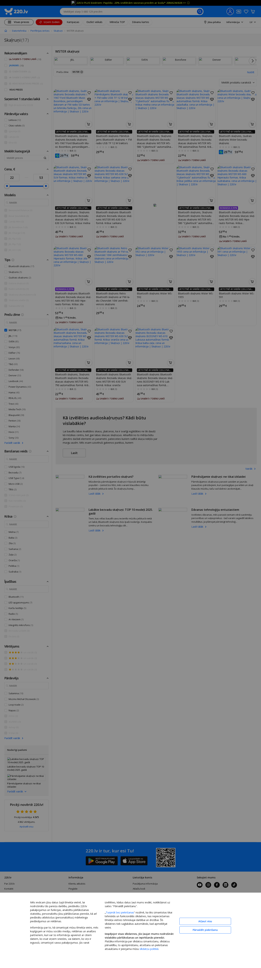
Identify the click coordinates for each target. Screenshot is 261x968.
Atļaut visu (205, 921)
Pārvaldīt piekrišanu (205, 930)
